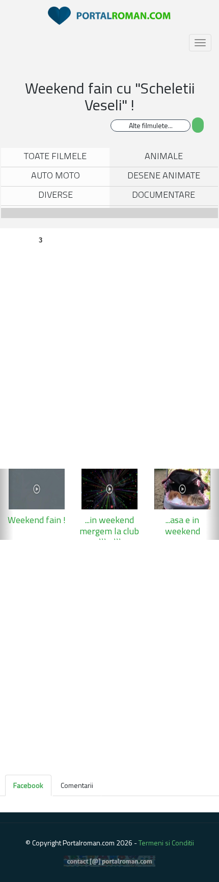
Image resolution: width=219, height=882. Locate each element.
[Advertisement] (109, 654)
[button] (6, 504)
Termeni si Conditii (166, 842)
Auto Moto (55, 175)
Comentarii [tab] (77, 785)
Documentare (163, 194)
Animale (164, 156)
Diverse (55, 194)
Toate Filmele (55, 156)
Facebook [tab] (28, 785)
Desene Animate (163, 175)
